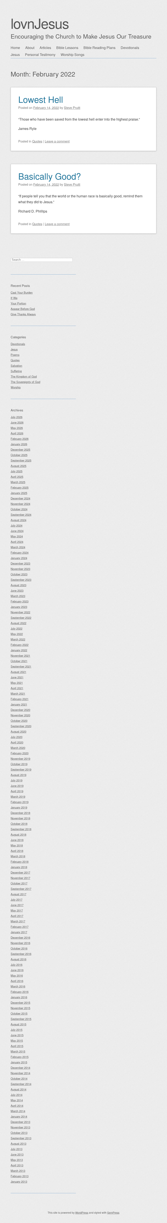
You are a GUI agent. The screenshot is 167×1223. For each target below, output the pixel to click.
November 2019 (20, 758)
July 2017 (16, 899)
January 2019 (19, 807)
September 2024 (21, 514)
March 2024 (18, 547)
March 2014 (18, 1111)
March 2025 (18, 482)
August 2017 (18, 894)
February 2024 (19, 552)
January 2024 (19, 558)
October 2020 (19, 721)
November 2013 (20, 1127)
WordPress (81, 1212)
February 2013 (19, 1176)
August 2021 (18, 672)
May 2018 (17, 845)
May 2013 (17, 1160)
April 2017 (17, 916)
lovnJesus (40, 23)
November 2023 (20, 569)
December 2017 (20, 872)
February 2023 (19, 601)
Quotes (37, 141)
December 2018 (20, 813)
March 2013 (18, 1171)
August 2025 (18, 466)
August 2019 (18, 775)
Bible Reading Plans (99, 47)
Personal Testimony (40, 54)
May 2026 (17, 428)
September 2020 (21, 726)
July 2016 (16, 965)
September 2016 (21, 954)
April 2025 (17, 477)
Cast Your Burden (22, 292)
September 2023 (21, 580)
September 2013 (21, 1138)
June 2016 (17, 970)
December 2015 (20, 1002)
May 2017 (17, 910)
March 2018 (18, 856)
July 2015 (16, 1030)
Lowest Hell (40, 99)
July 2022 (16, 628)
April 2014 (17, 1105)
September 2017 (21, 889)
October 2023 (19, 574)
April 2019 (17, 791)
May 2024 (17, 536)
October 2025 (19, 455)
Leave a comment (57, 141)
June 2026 (17, 422)
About (29, 47)
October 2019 (19, 764)
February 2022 (19, 645)
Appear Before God (23, 309)
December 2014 (20, 1068)
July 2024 (16, 525)
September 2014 (21, 1084)
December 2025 (20, 449)
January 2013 (19, 1181)
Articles (45, 47)
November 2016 (20, 943)
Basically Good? (49, 176)
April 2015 (17, 1046)
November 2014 (20, 1073)
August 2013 (18, 1143)
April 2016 (17, 981)
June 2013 (17, 1154)
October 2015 (19, 1013)
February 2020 (19, 753)
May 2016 (17, 975)
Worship (16, 387)
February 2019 (19, 802)
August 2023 (18, 585)
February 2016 (19, 992)
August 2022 (18, 623)
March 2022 (18, 639)
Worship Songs (72, 54)
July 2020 (16, 737)
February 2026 (19, 439)
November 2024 (20, 504)
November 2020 (20, 715)
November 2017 (20, 878)
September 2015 (21, 1019)
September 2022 (21, 618)
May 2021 (17, 683)
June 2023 (17, 590)
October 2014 (19, 1078)
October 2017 (19, 883)
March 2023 (18, 596)
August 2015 (18, 1024)
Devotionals (130, 47)
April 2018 (17, 851)
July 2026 (16, 417)
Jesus (15, 54)
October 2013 (19, 1133)
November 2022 (20, 612)
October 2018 (19, 824)
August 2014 (18, 1089)
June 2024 (17, 531)
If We (14, 298)
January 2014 (19, 1116)
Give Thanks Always (23, 314)
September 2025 (21, 460)
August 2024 (18, 520)
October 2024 (19, 509)
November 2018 (20, 818)
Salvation (16, 365)
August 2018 (18, 834)
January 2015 (19, 1062)
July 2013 (16, 1149)
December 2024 (20, 498)
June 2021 (17, 677)
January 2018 (19, 867)
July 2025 (16, 471)
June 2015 (17, 1035)
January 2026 (19, 444)
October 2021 (19, 661)
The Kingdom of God (24, 376)
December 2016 (20, 937)
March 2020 (18, 748)
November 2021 (20, 655)
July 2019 (16, 780)
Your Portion (18, 303)
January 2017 (19, 932)
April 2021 (17, 688)
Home (15, 47)
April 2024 (17, 542)
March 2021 (18, 693)
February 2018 (19, 862)
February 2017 (19, 927)
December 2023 (20, 563)
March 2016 (18, 986)
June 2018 (17, 840)
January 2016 (19, 997)
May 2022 (17, 634)
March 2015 (18, 1051)
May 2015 (17, 1040)
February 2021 (19, 699)
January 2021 (19, 704)
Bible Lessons (67, 47)
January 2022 (19, 650)
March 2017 (18, 921)
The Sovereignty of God (25, 382)
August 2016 (18, 959)
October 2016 (19, 948)
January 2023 (19, 607)
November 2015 (20, 1008)
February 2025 (19, 487)
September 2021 (21, 666)
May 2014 (17, 1100)
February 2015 (19, 1057)
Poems (15, 355)
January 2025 (19, 493)
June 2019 (17, 786)
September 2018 (21, 829)
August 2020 (18, 731)
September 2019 (21, 769)
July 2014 (16, 1095)
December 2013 (20, 1122)
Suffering (16, 371)
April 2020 (17, 742)
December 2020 (20, 710)
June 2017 (17, 905)
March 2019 (18, 796)
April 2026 (17, 433)
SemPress (113, 1212)
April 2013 (17, 1165)
